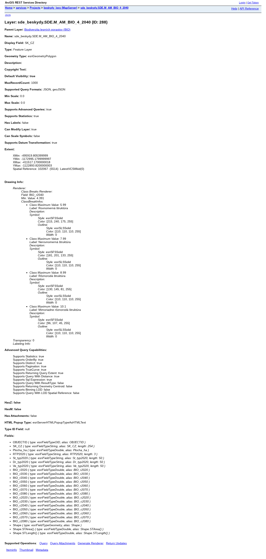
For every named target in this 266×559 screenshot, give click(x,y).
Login (242, 2)
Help (234, 8)
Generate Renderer (90, 543)
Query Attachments (62, 543)
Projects (35, 7)
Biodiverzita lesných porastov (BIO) (47, 29)
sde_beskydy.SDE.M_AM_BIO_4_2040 (104, 7)
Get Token (253, 2)
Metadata (42, 550)
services (21, 7)
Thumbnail (26, 550)
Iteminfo (11, 550)
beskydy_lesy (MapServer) (60, 7)
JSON (8, 15)
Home (8, 7)
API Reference (249, 8)
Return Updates (116, 543)
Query (43, 543)
